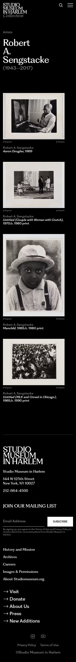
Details (61, 142)
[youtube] (43, 636)
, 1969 (17, 151)
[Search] (61, 5)
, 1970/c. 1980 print (33, 221)
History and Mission (19, 549)
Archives (10, 557)
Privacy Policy (26, 645)
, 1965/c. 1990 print (29, 398)
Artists (7, 32)
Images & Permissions (20, 572)
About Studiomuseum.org (23, 579)
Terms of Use (49, 645)
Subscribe (60, 521)
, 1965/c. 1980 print (23, 328)
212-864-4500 (15, 491)
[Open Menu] (70, 5)
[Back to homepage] (15, 8)
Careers (9, 564)
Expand (8, 142)
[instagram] (33, 636)
